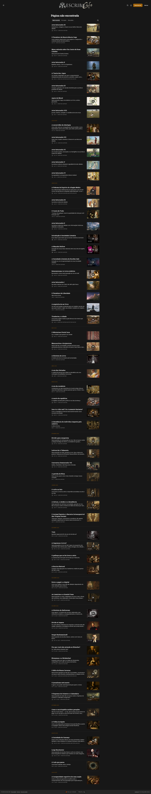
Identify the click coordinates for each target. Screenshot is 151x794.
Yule (53, 532)
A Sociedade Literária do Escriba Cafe (65, 259)
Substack (137, 792)
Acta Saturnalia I (58, 282)
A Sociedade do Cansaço (60, 737)
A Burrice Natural (58, 566)
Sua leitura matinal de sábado (60, 202)
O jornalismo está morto (60, 683)
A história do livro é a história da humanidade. (64, 358)
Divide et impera (58, 622)
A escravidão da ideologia (61, 125)
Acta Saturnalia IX (59, 86)
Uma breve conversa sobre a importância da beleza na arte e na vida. (68, 492)
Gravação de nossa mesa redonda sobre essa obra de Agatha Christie (68, 249)
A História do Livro (59, 356)
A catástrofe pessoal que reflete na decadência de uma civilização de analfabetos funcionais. (66, 373)
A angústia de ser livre (60, 304)
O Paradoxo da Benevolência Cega (64, 37)
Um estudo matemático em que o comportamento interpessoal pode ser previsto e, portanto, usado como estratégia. (67, 76)
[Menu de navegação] (3, 5)
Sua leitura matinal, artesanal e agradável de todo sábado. (67, 164)
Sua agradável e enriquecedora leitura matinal (64, 175)
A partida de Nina (58, 474)
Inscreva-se (137, 5)
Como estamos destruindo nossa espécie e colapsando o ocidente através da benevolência (67, 40)
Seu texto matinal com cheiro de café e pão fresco (65, 284)
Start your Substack (71, 792)
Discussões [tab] (70, 20)
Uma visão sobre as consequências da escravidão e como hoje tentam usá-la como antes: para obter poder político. (67, 127)
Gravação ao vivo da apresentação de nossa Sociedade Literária (66, 261)
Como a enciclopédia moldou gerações (66, 709)
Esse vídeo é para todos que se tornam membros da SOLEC (68, 237)
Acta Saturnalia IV (59, 173)
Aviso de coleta (24, 792)
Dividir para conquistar (60, 438)
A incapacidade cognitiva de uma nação (66, 777)
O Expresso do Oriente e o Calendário (65, 694)
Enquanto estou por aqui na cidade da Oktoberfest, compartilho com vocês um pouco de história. (65, 661)
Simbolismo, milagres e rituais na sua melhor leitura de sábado (67, 27)
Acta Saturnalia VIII (59, 110)
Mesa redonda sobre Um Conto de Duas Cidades (66, 50)
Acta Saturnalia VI (59, 150)
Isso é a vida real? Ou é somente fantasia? (67, 409)
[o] (93, 52)
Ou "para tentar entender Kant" (60, 649)
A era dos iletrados (58, 370)
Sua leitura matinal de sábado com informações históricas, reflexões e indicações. (67, 226)
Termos (18, 792)
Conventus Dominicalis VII (62, 463)
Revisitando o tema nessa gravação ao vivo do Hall (65, 273)
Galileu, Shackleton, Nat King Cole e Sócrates (64, 465)
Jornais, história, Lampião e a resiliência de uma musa (66, 112)
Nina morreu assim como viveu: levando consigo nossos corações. (67, 476)
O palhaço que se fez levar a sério (64, 555)
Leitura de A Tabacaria (60, 450)
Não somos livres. (56, 295)
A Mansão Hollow (58, 246)
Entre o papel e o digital (60, 582)
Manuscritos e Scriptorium (62, 343)
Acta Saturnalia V (58, 162)
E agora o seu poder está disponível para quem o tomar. (67, 685)
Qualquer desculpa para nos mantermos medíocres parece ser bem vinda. (67, 569)
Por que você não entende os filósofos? (66, 647)
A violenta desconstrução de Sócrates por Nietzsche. (66, 557)
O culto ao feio (57, 489)
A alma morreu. (56, 426)
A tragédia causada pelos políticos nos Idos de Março (66, 400)
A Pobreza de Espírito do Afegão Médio (66, 187)
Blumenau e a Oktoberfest (61, 658)
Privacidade (13, 792)
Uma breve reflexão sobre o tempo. (61, 764)
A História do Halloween (61, 610)
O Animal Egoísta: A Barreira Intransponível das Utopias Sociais (68, 515)
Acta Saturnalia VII (59, 137)
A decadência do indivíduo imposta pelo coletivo (67, 423)
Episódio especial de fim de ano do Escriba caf (64, 534)
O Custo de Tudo (58, 211)
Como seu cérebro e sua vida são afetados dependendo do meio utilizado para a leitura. (67, 585)
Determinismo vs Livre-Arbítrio (63, 271)
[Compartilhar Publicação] (131, 5)
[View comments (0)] (64, 45)
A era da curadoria (58, 386)
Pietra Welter (72, 79)
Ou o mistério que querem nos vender (62, 334)
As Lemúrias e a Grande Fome (63, 594)
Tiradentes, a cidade (59, 316)
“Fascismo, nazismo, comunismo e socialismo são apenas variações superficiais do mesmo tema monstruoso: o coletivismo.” (67, 519)
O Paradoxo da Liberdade (61, 293)
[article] (75, 28)
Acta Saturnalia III (59, 200)
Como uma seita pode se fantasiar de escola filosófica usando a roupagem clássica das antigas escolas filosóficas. (68, 724)
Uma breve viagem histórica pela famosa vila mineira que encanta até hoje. (67, 319)
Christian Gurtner (62, 30)
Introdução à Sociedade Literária (64, 235)
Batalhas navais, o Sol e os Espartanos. (62, 64)
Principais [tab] (63, 20)
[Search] (127, 5)
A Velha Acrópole (58, 722)
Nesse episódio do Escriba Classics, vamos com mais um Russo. (67, 637)
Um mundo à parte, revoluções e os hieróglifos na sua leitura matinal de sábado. (68, 152)
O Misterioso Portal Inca (61, 332)
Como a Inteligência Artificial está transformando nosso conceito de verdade (67, 412)
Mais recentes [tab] (56, 20)
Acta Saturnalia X (58, 62)
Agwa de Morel (57, 98)
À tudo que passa (58, 762)
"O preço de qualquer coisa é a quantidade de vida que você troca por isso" (68, 213)
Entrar (146, 5)
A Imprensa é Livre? (59, 543)
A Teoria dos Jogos (59, 73)
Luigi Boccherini (58, 750)
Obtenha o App (81, 792)
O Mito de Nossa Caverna (61, 670)
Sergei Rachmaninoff (59, 635)
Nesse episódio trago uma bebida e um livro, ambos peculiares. (66, 101)
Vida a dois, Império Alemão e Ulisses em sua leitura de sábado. (67, 140)
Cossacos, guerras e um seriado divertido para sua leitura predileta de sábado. (67, 88)
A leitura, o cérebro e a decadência (64, 502)
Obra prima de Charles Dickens (60, 53)
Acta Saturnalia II (58, 223)
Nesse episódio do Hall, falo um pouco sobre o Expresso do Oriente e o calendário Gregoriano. (68, 696)
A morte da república (59, 398)
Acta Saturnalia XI (59, 25)
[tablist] (63, 20)
